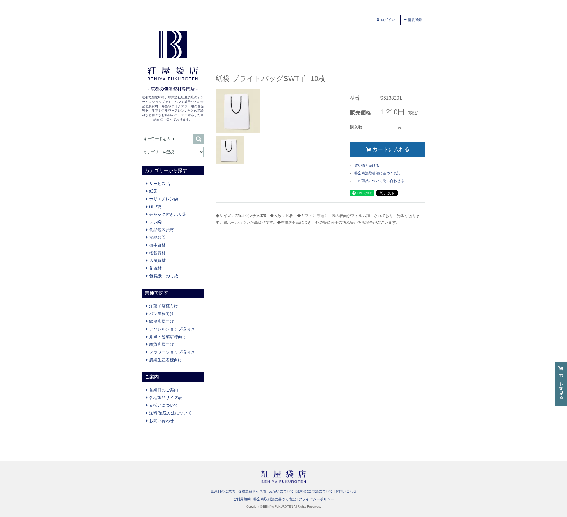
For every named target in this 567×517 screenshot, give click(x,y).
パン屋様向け (161, 314)
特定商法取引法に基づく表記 (377, 173)
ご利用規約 (242, 499)
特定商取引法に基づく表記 (274, 499)
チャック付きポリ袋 (167, 214)
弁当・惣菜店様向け (167, 337)
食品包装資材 (161, 230)
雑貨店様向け (161, 344)
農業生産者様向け (165, 360)
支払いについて (163, 405)
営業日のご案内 (163, 390)
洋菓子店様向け (163, 306)
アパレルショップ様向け (172, 329)
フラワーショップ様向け (172, 352)
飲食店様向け (161, 321)
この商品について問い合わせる (379, 181)
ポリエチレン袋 (163, 199)
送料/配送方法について (170, 413)
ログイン (388, 20)
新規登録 (415, 20)
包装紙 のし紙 (163, 276)
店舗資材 (157, 260)
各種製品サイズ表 (165, 398)
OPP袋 (155, 207)
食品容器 (157, 237)
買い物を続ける (366, 165)
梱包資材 (157, 253)
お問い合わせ (161, 421)
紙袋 (153, 191)
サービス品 (159, 183)
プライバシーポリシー (316, 499)
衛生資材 (157, 245)
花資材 (155, 268)
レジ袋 (155, 222)
